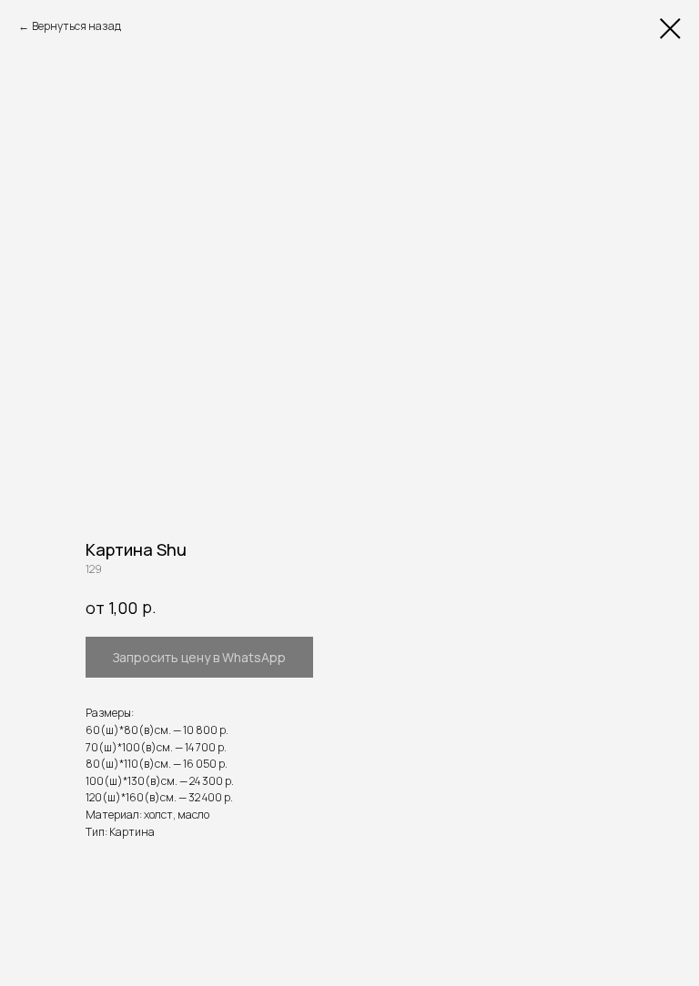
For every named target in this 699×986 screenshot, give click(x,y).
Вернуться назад (76, 26)
